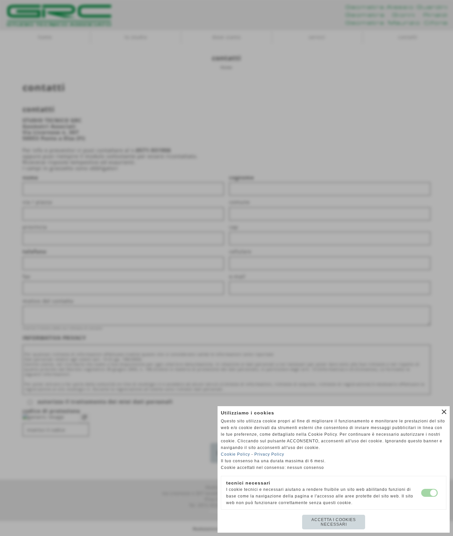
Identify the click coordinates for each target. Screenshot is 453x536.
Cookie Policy (235, 454)
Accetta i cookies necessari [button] (333, 522)
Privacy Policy (269, 454)
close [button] (444, 412)
